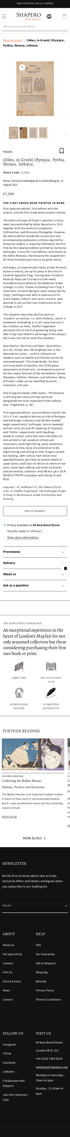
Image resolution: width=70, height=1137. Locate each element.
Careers (8, 999)
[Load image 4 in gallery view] (43, 132)
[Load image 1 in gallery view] (13, 132)
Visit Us (7, 972)
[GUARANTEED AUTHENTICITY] (51, 699)
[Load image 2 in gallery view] (23, 132)
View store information (23, 537)
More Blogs (32, 838)
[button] (64, 16)
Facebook (9, 1063)
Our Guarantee (45, 954)
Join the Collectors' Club (15, 1097)
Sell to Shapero (46, 963)
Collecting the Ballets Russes (21, 781)
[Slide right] (66, 134)
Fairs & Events (12, 981)
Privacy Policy (45, 990)
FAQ (38, 945)
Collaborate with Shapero (14, 1083)
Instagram (9, 1044)
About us (8, 945)
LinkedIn (8, 1072)
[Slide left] (4, 134)
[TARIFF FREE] (19, 672)
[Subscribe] (62, 906)
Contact (8, 963)
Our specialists (12, 954)
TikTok (7, 1053)
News (6, 990)
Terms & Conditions (48, 999)
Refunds (41, 981)
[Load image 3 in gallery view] (33, 132)
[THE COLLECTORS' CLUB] (51, 672)
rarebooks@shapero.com (52, 1067)
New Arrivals (12, 40)
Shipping (42, 972)
